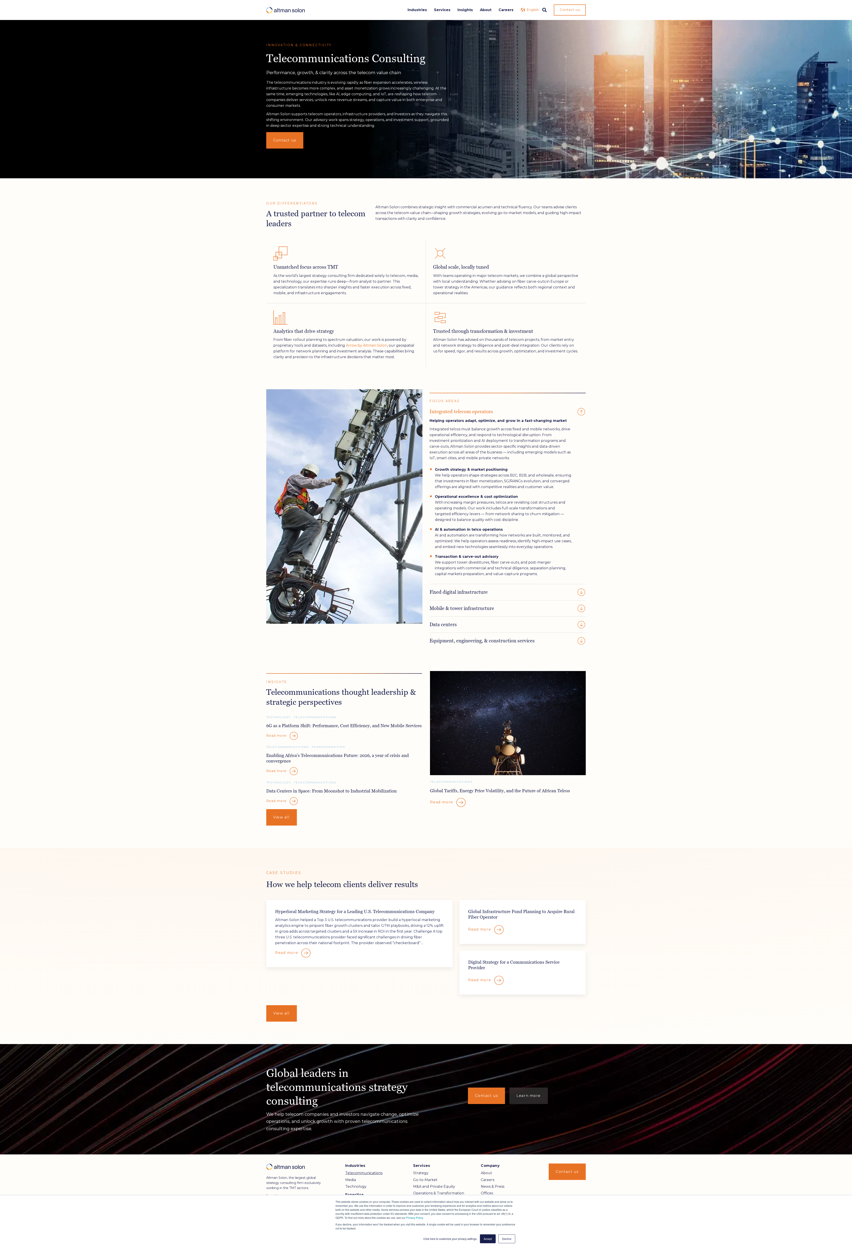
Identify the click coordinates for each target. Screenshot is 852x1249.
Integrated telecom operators (461, 411)
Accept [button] (488, 1239)
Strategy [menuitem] (420, 1173)
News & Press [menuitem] (492, 1186)
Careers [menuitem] (487, 1180)
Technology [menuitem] (356, 1186)
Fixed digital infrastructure (459, 592)
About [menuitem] (486, 1173)
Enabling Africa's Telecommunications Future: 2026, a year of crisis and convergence (337, 758)
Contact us (570, 10)
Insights (465, 10)
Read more (442, 802)
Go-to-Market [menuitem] (425, 1180)
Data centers (443, 624)
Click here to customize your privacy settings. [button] (450, 1239)
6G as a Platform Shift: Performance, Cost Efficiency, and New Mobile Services (344, 725)
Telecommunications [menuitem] (364, 1173)
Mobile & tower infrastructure (462, 608)
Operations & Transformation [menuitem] (438, 1193)
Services (442, 10)
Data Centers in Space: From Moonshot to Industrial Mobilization (331, 790)
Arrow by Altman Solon (366, 345)
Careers (506, 10)
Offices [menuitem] (487, 1193)
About (485, 10)
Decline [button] (506, 1239)
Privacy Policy (414, 1217)
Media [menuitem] (350, 1180)
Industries (417, 10)
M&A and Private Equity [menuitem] (434, 1186)
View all (281, 817)
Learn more (529, 1096)
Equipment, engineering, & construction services (482, 640)
